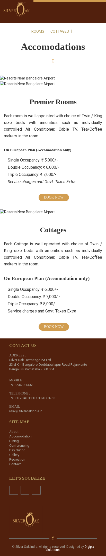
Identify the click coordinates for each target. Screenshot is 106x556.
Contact (15, 464)
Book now (54, 197)
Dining (14, 441)
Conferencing (19, 445)
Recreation (17, 459)
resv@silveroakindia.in (25, 411)
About (14, 432)
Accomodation (20, 436)
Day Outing (17, 450)
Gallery (14, 455)
